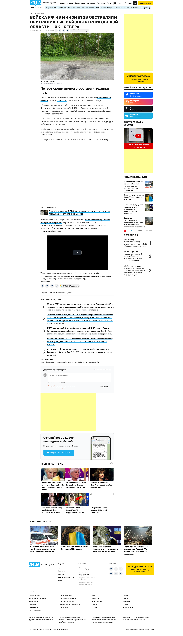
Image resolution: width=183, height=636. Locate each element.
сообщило (62, 100)
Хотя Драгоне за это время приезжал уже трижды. (79, 341)
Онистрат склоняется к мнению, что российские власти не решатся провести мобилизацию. (80, 307)
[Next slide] (151, 7)
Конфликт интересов (67, 601)
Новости (62, 3)
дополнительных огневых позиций (82, 276)
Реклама (61, 574)
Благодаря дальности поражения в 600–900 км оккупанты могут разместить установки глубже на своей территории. (79, 331)
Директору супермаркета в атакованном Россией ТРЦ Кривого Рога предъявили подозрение (134, 222)
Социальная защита (66, 595)
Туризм (125, 604)
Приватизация (33, 607)
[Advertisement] (68, 412)
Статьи (70, 3)
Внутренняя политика (36, 595)
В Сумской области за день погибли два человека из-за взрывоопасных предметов (133, 186)
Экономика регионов (35, 610)
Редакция (61, 571)
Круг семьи (126, 601)
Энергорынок (33, 604)
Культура (95, 607)
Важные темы (36, 8)
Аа (135, 3)
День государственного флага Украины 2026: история (134, 197)
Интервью (91, 3)
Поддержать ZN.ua (145, 3)
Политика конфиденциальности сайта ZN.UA (140, 629)
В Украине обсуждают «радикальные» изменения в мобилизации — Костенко (133, 209)
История (125, 598)
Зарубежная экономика (68, 598)
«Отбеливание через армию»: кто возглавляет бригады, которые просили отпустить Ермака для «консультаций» (135, 270)
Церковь (94, 604)
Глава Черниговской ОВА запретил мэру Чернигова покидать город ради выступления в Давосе (79, 212)
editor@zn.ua (88, 585)
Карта (60, 580)
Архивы (60, 568)
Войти (130, 3)
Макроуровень (33, 601)
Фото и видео (80, 3)
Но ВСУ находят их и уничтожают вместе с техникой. (79, 352)
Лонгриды (101, 3)
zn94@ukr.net (82, 580)
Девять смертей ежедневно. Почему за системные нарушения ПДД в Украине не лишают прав (135, 243)
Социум (125, 595)
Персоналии (64, 607)
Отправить (104, 387)
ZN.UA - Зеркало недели (138, 145)
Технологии (95, 598)
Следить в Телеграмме (60, 453)
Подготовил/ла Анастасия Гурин (56, 292)
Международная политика (37, 598)
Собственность (128, 607)
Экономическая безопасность (70, 604)
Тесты (109, 3)
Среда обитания (97, 601)
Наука (94, 595)
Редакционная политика (66, 577)
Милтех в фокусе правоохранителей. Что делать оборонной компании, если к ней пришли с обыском (134, 256)
